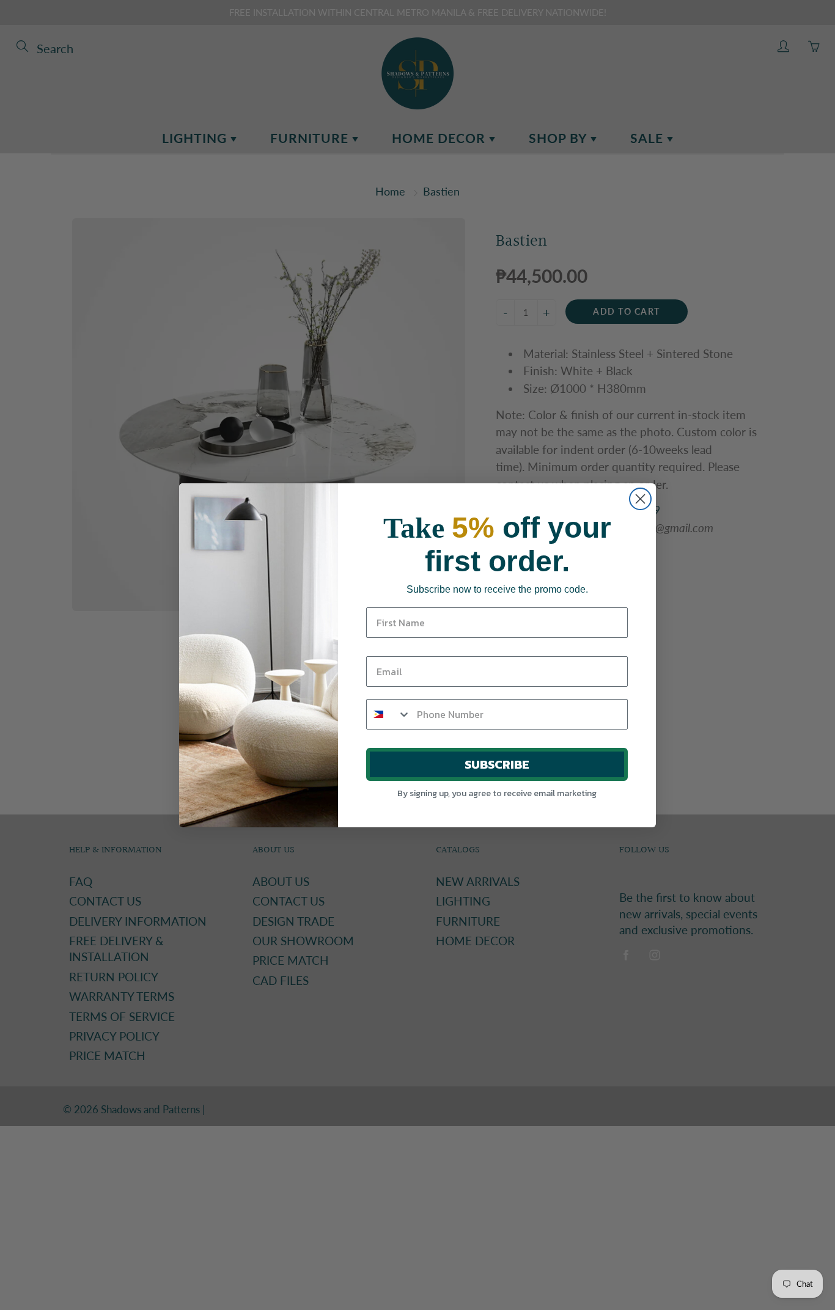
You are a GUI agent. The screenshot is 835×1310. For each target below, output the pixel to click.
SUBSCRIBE (497, 764)
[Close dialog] (640, 499)
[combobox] (389, 714)
